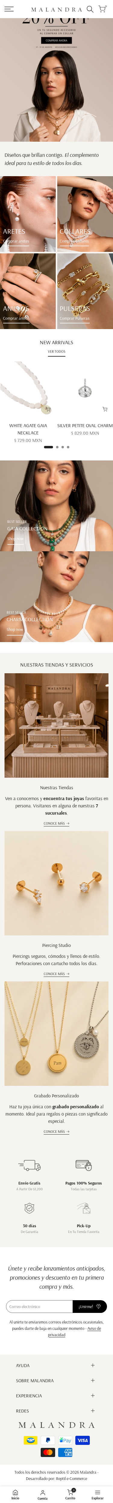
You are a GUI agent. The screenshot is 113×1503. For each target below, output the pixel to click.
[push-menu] (9, 9)
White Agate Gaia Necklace (28, 429)
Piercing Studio (56, 945)
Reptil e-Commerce (71, 1478)
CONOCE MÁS (54, 823)
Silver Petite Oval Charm (85, 425)
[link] (28, 214)
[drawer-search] (90, 9)
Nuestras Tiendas (56, 787)
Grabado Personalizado (56, 1096)
